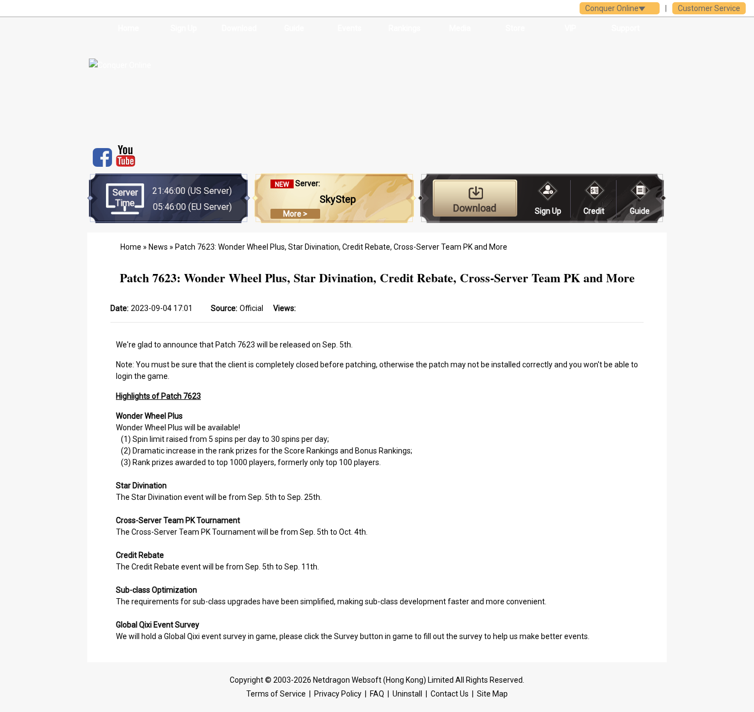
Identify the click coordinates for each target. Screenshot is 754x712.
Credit (593, 211)
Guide (294, 28)
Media (460, 28)
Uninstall (407, 693)
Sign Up (184, 28)
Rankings (405, 28)
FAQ (377, 693)
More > (295, 213)
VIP (570, 28)
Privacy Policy (338, 693)
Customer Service (709, 8)
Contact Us (450, 693)
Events (350, 28)
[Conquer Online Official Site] (171, 89)
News (158, 246)
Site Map (492, 693)
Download (239, 28)
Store (515, 28)
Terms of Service (276, 693)
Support (626, 28)
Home (128, 28)
